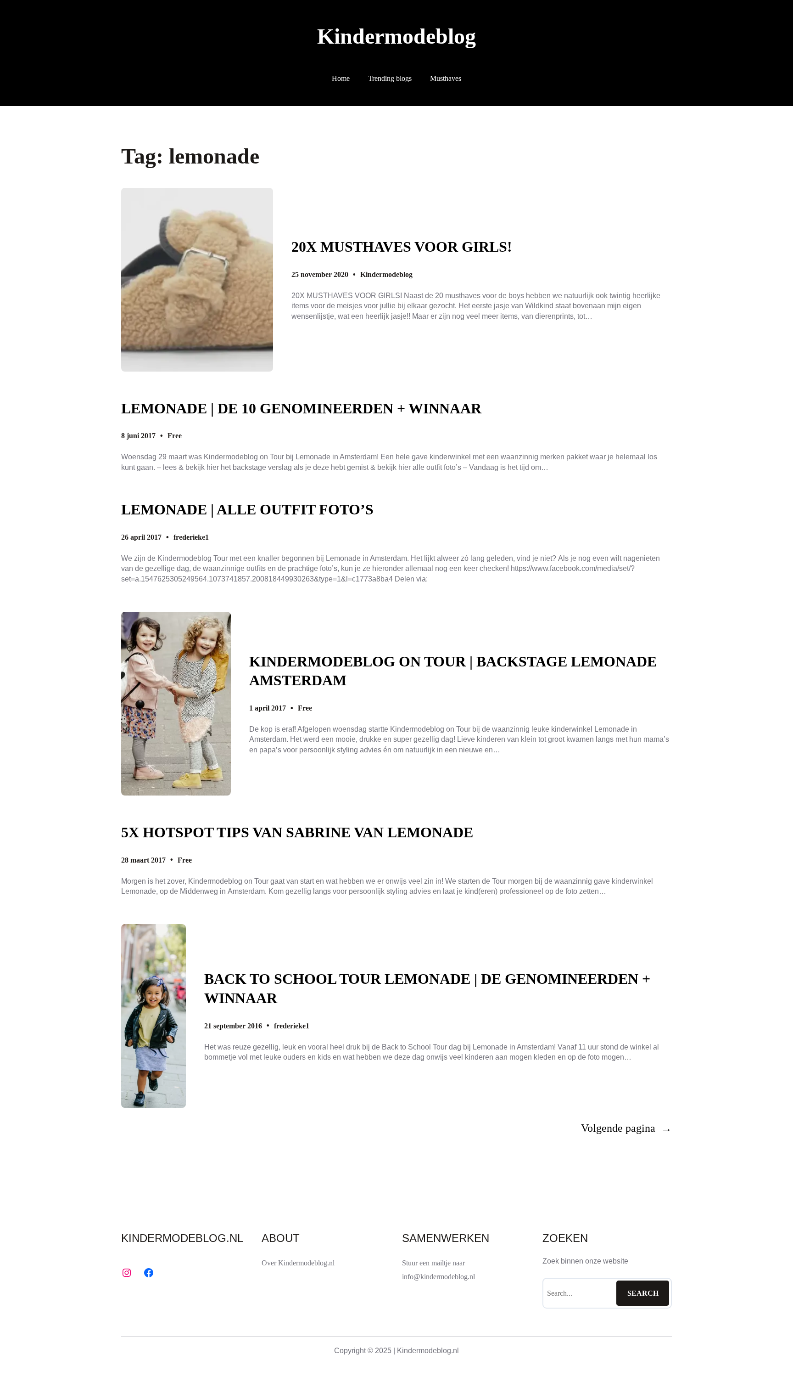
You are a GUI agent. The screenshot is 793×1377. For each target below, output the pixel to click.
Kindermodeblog (396, 36)
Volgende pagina (626, 1128)
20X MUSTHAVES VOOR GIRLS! (401, 246)
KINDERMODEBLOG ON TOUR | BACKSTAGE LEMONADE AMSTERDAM (453, 671)
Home (341, 78)
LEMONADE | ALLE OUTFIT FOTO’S (247, 509)
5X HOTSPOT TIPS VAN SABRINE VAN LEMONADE (297, 832)
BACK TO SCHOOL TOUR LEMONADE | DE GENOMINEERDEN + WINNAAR (427, 988)
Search (643, 1293)
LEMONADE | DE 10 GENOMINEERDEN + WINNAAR (301, 408)
